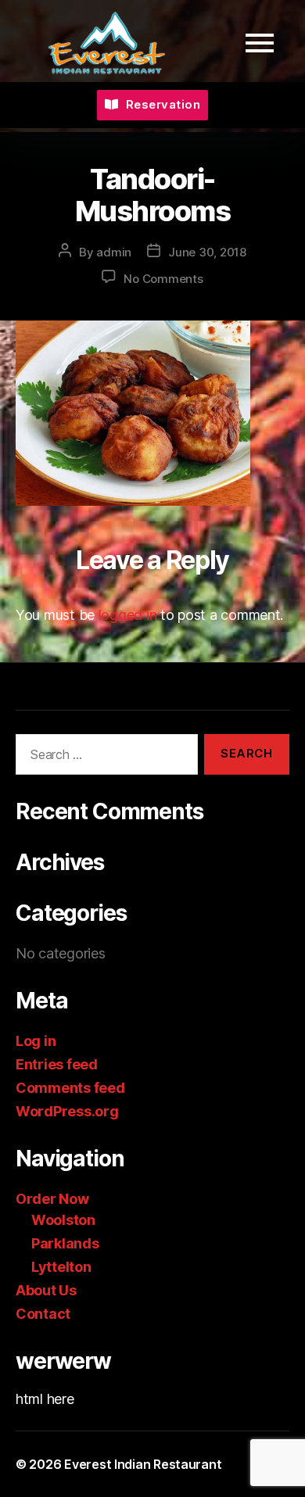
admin (113, 252)
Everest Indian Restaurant (142, 1464)
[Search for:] (103, 757)
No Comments (163, 278)
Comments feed (70, 1088)
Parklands (65, 1243)
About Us (46, 1290)
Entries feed (57, 1064)
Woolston (63, 1220)
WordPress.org (67, 1111)
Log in (36, 1041)
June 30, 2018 (207, 252)
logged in (128, 615)
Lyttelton (61, 1267)
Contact (43, 1313)
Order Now (52, 1199)
